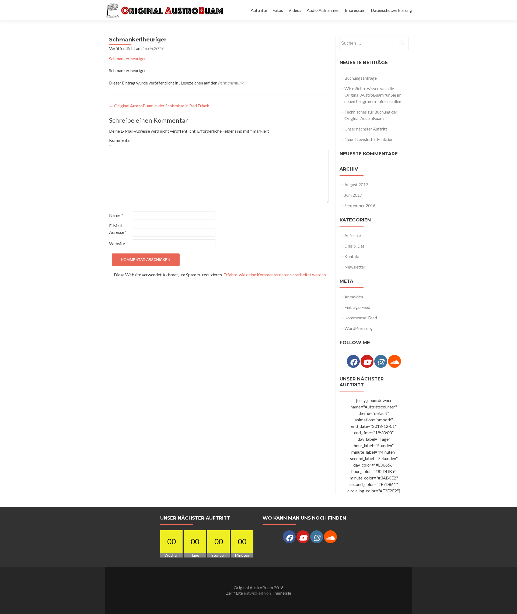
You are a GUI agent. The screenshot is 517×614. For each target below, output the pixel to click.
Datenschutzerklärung (391, 10)
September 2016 (359, 205)
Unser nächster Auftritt (365, 128)
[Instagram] (380, 361)
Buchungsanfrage (360, 77)
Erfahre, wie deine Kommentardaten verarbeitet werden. (275, 274)
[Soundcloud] (394, 361)
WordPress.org (358, 328)
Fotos (278, 10)
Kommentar (120, 143)
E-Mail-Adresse (118, 229)
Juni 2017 (353, 194)
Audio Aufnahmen (323, 10)
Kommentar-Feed (360, 317)
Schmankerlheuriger (127, 58)
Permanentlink (231, 82)
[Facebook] (353, 361)
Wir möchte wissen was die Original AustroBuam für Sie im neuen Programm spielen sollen (372, 95)
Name (116, 215)
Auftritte (259, 10)
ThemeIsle (281, 592)
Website (117, 243)
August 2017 (356, 184)
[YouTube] (367, 361)
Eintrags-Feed (357, 307)
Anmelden (353, 296)
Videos (294, 10)
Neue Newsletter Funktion (368, 139)
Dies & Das (354, 245)
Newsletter (354, 266)
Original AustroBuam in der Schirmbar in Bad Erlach (159, 105)
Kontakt (352, 256)
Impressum (355, 10)
